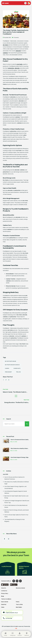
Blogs (2, 596)
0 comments (16, 37)
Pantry (17, 602)
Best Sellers (19, 607)
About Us (3, 588)
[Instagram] (8, 538)
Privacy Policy (4, 593)
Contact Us (4, 591)
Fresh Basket (8, 372)
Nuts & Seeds (4, 602)
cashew (7, 368)
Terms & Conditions (6, 599)
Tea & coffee (19, 604)
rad (16, 628)
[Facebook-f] (4, 538)
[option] (7, 569)
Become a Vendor (20, 588)
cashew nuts (17, 368)
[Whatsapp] (20, 581)
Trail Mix (18, 372)
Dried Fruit (3, 604)
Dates (2, 607)
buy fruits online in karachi (12, 364)
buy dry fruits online (10, 361)
